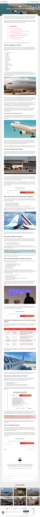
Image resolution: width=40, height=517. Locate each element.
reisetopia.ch (4, 1)
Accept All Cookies (26, 511)
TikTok (33, 512)
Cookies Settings (26, 513)
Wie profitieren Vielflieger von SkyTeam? (16, 32)
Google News (33, 513)
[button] (3, 512)
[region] (18, 512)
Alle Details (13, 395)
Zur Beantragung (24, 395)
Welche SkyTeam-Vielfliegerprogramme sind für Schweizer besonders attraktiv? (18, 36)
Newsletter (33, 509)
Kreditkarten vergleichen (35, 1)
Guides (20, 6)
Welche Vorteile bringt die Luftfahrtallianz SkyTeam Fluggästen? (20, 31)
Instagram (33, 511)
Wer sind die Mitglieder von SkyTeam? (15, 28)
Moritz (19, 11)
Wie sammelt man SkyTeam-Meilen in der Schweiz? (17, 37)
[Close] (31, 511)
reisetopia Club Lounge (16, 468)
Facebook (33, 510)
